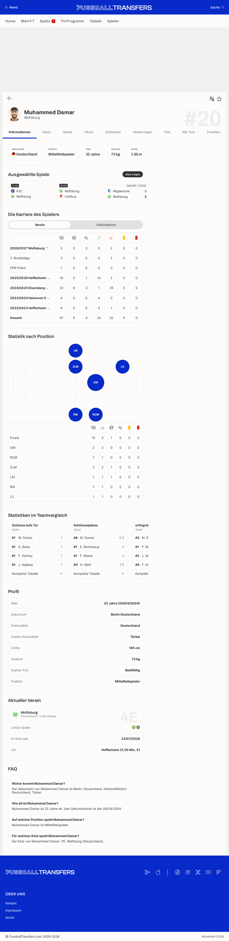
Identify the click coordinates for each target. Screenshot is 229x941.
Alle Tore (188, 132)
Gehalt (67, 132)
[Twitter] (198, 872)
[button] (11, 7)
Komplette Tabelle (25, 573)
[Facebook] (177, 872)
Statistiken (113, 132)
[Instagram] (187, 872)
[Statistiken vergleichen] (212, 98)
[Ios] (158, 872)
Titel (167, 132)
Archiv (10, 917)
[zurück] (10, 99)
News (46, 132)
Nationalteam (106, 225)
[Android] (147, 872)
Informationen (20, 132)
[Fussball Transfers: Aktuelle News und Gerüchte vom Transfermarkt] (114, 7)
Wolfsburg (32, 117)
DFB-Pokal (17, 268)
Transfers (213, 132)
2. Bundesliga (20, 258)
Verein (40, 225)
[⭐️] (219, 98)
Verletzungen (142, 132)
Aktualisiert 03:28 (212, 936)
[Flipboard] (218, 872)
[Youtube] (208, 872)
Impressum (13, 910)
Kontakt (11, 903)
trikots (88, 132)
